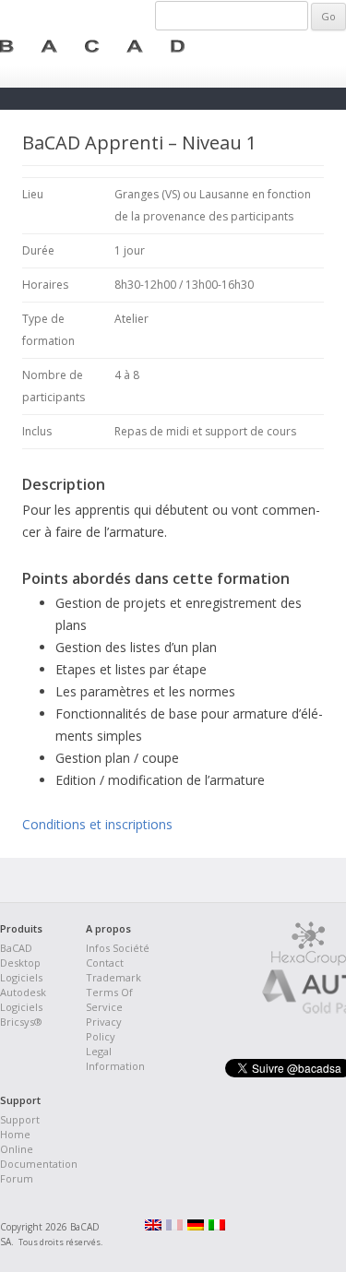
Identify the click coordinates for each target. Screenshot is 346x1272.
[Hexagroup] (308, 962)
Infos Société (117, 948)
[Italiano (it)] (217, 1226)
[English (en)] (153, 1226)
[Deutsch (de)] (195, 1226)
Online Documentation (39, 1156)
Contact (105, 962)
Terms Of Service (109, 999)
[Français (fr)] (174, 1226)
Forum (16, 1178)
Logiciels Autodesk (23, 984)
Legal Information (115, 1058)
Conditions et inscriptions (97, 824)
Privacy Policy (104, 1029)
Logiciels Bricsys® (21, 1014)
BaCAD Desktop (20, 955)
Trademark (113, 977)
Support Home (20, 1126)
